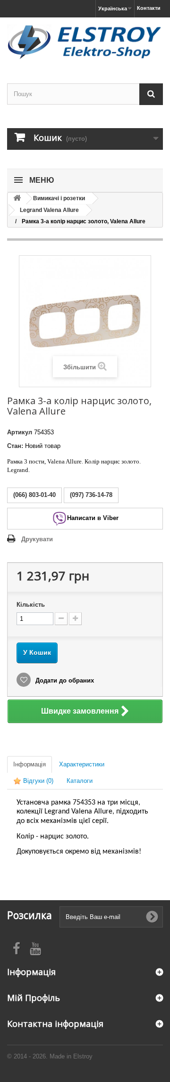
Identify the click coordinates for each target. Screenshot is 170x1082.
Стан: (15, 445)
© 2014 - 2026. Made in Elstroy (50, 1056)
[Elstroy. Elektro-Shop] (85, 42)
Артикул (19, 432)
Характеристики (81, 764)
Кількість (31, 604)
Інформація (29, 764)
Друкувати (37, 539)
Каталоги (80, 780)
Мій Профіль (33, 997)
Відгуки (37, 780)
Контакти (149, 8)
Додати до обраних (64, 680)
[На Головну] (17, 198)
